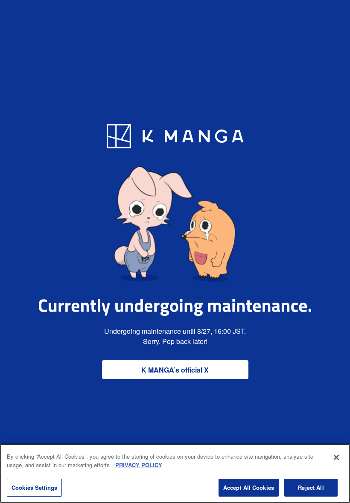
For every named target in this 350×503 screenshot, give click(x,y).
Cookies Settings (34, 487)
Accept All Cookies (248, 487)
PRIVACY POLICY (138, 465)
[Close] (336, 457)
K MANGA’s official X (175, 370)
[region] (175, 473)
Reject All (311, 487)
